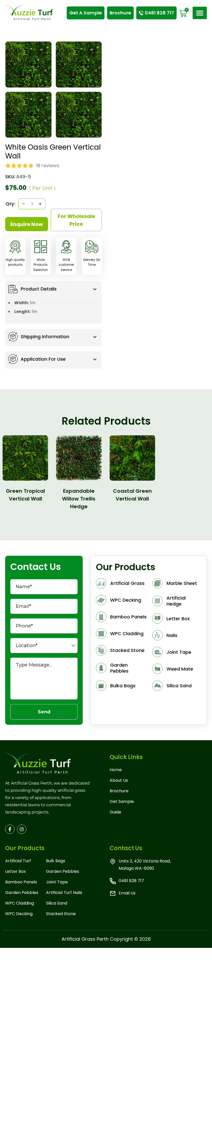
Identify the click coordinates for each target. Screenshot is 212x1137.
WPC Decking (19, 914)
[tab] (53, 290)
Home (116, 770)
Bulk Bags (55, 861)
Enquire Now (26, 224)
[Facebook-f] (9, 829)
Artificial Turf (18, 861)
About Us (119, 780)
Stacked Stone (61, 914)
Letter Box (15, 871)
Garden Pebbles (21, 893)
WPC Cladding (19, 903)
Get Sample (122, 801)
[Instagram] (21, 829)
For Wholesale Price (76, 220)
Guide (115, 812)
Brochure (119, 791)
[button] (200, 13)
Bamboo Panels (21, 882)
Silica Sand (56, 903)
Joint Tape (57, 882)
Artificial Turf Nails (64, 893)
